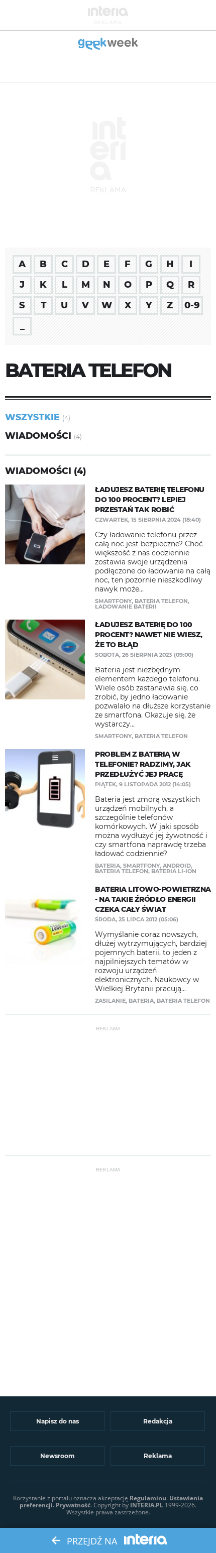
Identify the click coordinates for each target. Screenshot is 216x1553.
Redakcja (157, 1421)
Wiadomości (38, 435)
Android (177, 865)
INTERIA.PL (146, 1505)
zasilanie (110, 1000)
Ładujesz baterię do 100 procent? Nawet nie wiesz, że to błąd (148, 634)
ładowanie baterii (126, 606)
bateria (107, 865)
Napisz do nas (57, 1421)
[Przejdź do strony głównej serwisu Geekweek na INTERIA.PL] (108, 44)
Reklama (158, 1456)
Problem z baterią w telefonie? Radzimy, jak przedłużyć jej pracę (143, 764)
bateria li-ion (173, 871)
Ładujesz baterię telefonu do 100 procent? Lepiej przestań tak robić (149, 499)
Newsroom (57, 1456)
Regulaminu (148, 1498)
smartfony (113, 601)
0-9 (192, 305)
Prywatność (73, 1505)
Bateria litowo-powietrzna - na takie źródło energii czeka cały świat (153, 899)
